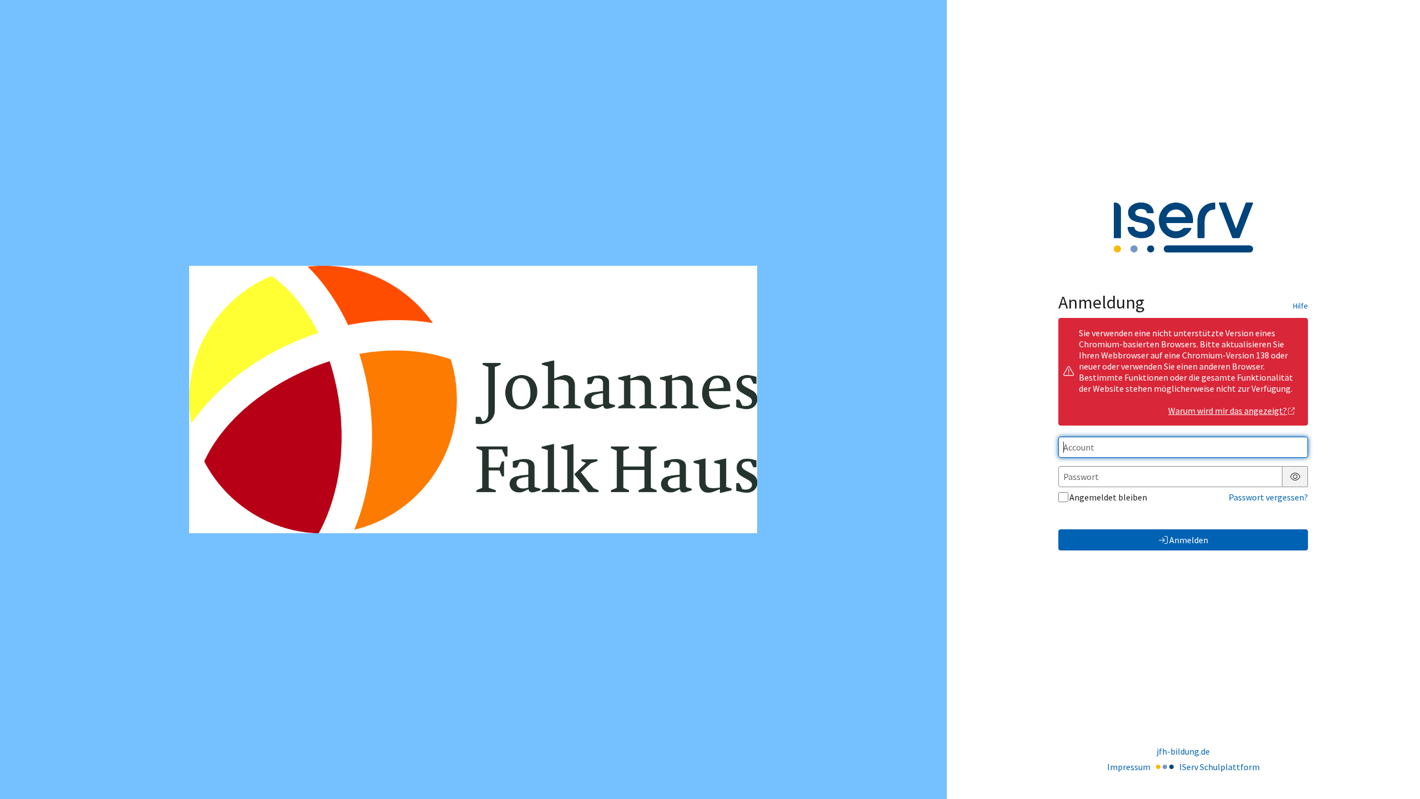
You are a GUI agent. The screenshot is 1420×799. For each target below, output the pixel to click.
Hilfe (1300, 306)
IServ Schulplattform (1219, 766)
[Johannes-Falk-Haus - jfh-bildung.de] (473, 399)
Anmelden (1188, 539)
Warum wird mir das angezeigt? (1227, 410)
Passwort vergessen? (1268, 497)
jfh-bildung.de (1183, 751)
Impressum (1128, 766)
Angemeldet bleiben (1108, 497)
